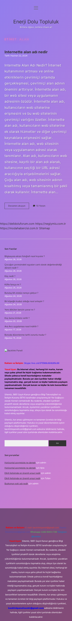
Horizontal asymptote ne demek (20, 462)
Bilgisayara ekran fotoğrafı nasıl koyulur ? (25, 256)
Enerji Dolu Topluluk (36, 22)
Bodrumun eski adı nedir (16, 483)
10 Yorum (40, 205)
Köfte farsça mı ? (13, 284)
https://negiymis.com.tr (50, 223)
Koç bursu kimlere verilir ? (17, 318)
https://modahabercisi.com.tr (19, 228)
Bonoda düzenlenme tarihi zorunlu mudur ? (25, 334)
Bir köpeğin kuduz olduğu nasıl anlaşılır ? (24, 301)
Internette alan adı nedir (26, 52)
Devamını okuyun (18, 206)
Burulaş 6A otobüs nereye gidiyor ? (21, 293)
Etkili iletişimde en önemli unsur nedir (22, 473)
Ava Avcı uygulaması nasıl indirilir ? (21, 326)
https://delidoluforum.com (17, 223)
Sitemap (44, 228)
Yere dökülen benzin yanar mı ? (20, 309)
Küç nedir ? (10, 276)
